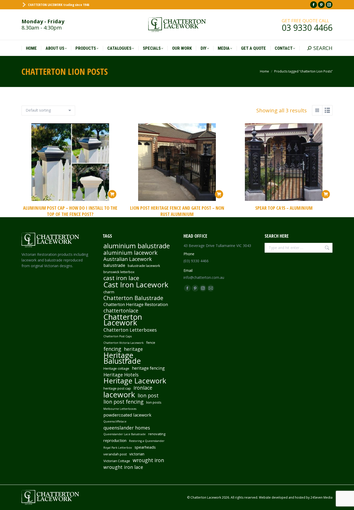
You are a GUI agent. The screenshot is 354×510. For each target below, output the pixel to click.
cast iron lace (121, 278)
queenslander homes (126, 428)
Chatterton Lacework (122, 319)
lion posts (153, 402)
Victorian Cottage (116, 460)
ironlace (142, 388)
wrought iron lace (123, 467)
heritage (133, 349)
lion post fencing (123, 402)
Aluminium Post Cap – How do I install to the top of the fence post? (70, 211)
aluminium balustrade (136, 246)
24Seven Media (321, 497)
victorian (136, 453)
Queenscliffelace (114, 421)
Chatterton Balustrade (133, 298)
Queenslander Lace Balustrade (124, 434)
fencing (112, 349)
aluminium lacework (130, 253)
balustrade (114, 265)
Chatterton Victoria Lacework (123, 343)
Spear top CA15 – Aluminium (284, 208)
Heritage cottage (116, 368)
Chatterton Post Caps (117, 336)
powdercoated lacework (127, 415)
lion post (148, 395)
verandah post (115, 454)
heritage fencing (148, 368)
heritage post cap (117, 388)
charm (108, 291)
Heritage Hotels (121, 374)
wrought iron (148, 460)
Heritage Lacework (134, 381)
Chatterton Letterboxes (130, 330)
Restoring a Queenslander (147, 441)
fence (150, 342)
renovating (156, 434)
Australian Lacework (127, 259)
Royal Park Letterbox (117, 447)
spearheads (145, 447)
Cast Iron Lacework (135, 284)
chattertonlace (120, 311)
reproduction (114, 440)
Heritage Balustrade (122, 358)
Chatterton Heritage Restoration (135, 304)
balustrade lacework (144, 265)
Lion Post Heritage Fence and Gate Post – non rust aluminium (177, 211)
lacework (119, 394)
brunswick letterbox (118, 271)
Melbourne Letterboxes (119, 409)
